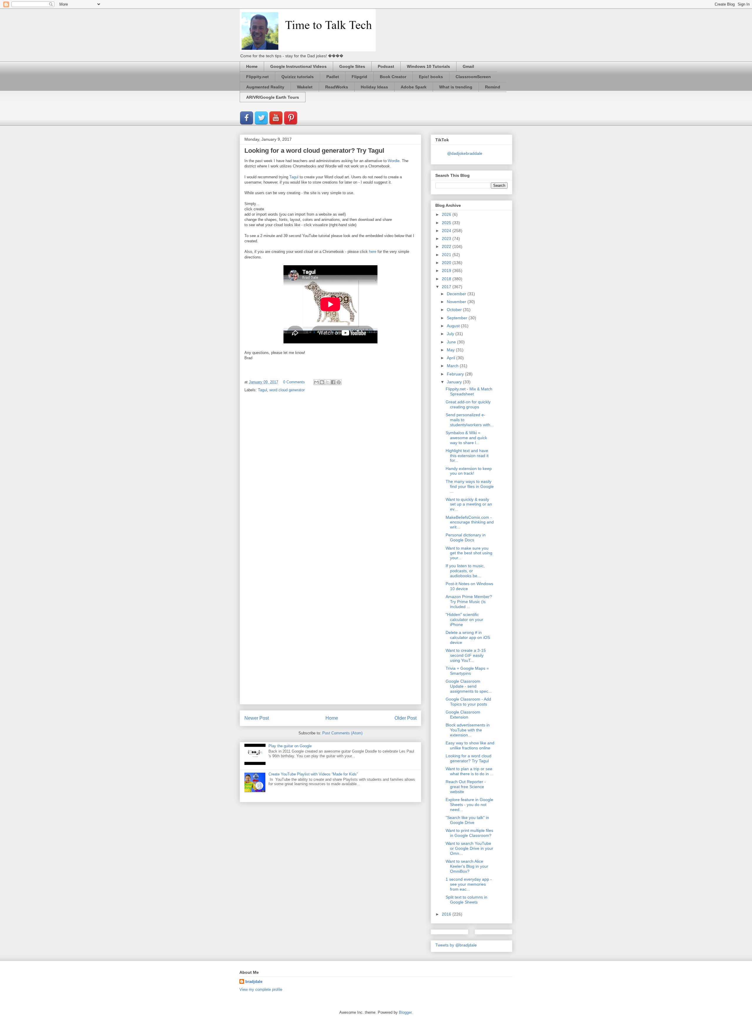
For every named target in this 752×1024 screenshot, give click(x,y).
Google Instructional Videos (298, 66)
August (454, 325)
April (451, 357)
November (457, 301)
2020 (447, 262)
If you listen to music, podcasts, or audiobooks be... (465, 570)
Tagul (293, 177)
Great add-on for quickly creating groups (468, 404)
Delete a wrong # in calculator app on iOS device (468, 637)
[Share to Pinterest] (339, 382)
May (451, 350)
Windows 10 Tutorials (428, 66)
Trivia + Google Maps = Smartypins (467, 671)
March (453, 365)
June (452, 342)
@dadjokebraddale (464, 153)
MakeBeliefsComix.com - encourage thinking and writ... (470, 522)
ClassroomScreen (473, 76)
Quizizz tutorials (297, 76)
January (455, 382)
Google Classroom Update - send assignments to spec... (469, 686)
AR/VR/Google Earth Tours (272, 97)
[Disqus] (330, 474)
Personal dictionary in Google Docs (466, 537)
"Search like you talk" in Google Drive (467, 820)
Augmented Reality (265, 87)
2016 (447, 914)
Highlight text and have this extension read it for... (467, 455)
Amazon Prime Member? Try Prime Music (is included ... (469, 601)
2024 (447, 230)
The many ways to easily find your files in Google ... (470, 486)
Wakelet (305, 87)
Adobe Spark (414, 87)
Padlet (332, 76)
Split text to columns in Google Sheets (466, 899)
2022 (447, 246)
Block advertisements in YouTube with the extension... (468, 730)
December (457, 293)
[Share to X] (327, 382)
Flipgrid (359, 76)
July (451, 333)
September (458, 317)
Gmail (468, 66)
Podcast (386, 66)
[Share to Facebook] (333, 382)
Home (252, 66)
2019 (447, 270)
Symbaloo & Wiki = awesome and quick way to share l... (466, 437)
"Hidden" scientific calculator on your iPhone (464, 619)
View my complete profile (260, 989)
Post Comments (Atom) (342, 733)
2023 (447, 238)
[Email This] (316, 382)
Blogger (405, 1012)
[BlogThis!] (322, 382)
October (455, 309)
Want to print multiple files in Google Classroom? (469, 833)
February (456, 374)
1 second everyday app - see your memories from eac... (469, 884)
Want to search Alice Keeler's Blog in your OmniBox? (467, 866)
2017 (447, 286)
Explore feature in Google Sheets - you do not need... (469, 804)
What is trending (455, 87)
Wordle (394, 161)
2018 (447, 278)
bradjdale (253, 981)
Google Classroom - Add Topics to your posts (468, 701)
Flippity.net (257, 76)
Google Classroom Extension (463, 714)
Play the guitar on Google (290, 746)
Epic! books (431, 76)
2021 (447, 254)
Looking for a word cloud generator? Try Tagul (468, 758)
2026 (447, 214)
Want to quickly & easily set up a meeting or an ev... (469, 504)
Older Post (406, 718)
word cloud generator (287, 390)
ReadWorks (336, 87)
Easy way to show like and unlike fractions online (470, 745)
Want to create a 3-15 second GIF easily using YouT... (466, 655)
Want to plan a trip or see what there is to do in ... (470, 771)
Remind (492, 87)
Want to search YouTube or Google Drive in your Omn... (469, 848)
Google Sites (352, 66)
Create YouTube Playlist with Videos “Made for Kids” (313, 774)
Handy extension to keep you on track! (469, 471)
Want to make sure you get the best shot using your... (469, 553)
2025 (447, 222)
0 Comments (294, 382)
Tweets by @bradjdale (456, 945)
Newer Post (256, 718)
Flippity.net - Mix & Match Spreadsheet (469, 391)
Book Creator (393, 76)
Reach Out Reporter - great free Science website (466, 786)
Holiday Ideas (374, 87)
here (372, 251)
